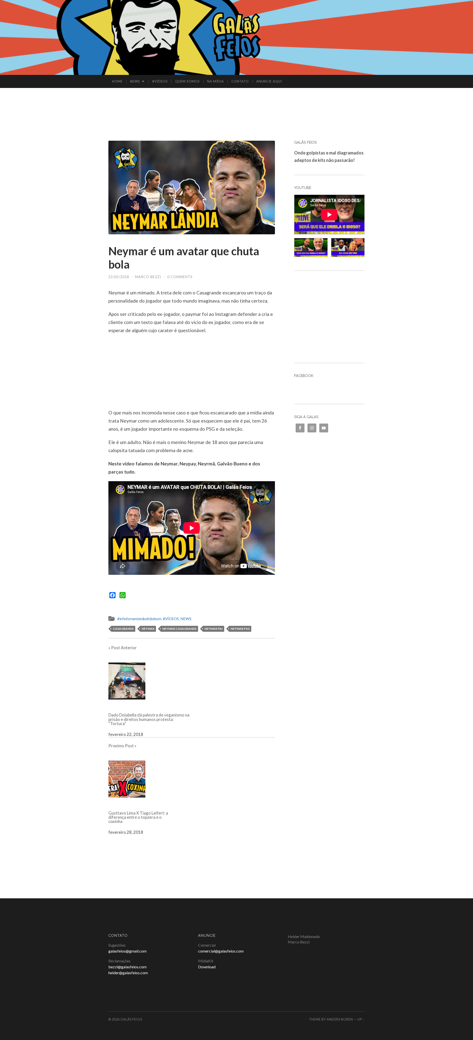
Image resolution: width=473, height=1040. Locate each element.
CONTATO (240, 81)
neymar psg (240, 629)
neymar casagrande (179, 629)
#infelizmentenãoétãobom (139, 618)
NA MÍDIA (215, 81)
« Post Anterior (122, 647)
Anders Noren (340, 1019)
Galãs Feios (131, 1019)
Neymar (148, 629)
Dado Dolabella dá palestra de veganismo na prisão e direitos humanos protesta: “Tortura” (148, 719)
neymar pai (213, 629)
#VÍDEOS (160, 81)
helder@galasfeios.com (128, 972)
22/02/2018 (118, 277)
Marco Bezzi (148, 277)
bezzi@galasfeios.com (127, 966)
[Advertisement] (236, 104)
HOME (117, 81)
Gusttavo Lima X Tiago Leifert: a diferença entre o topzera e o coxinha (138, 817)
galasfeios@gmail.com (127, 951)
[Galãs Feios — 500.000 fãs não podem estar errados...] (236, 37)
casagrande (123, 629)
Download (207, 966)
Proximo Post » (122, 745)
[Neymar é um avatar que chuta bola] (191, 187)
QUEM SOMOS (187, 81)
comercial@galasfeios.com (221, 951)
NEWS (135, 81)
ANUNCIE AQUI (269, 81)
